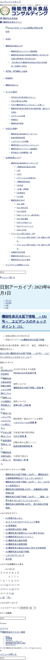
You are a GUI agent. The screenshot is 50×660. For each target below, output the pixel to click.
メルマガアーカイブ (9, 608)
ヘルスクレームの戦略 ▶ (25, 422)
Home (8, 636)
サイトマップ (11, 645)
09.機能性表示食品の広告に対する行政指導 (26, 548)
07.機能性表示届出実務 (16, 540)
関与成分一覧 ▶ (21, 460)
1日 (7, 308)
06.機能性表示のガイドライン (19, 537)
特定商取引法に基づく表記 (16, 643)
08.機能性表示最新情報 (16, 544)
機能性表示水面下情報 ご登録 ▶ (28, 388)
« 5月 (2, 597)
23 (13, 589)
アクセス (9, 640)
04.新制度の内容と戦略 (16, 529)
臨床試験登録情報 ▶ (23, 446)
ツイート (4, 628)
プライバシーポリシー (14, 641)
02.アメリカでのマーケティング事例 (23, 522)
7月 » (9, 597)
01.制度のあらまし (14, 518)
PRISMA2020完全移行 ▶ (25, 373)
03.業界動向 (11, 526)
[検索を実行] (27, 658)
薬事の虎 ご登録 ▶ (22, 405)
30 (13, 593)
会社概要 (9, 638)
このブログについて (15, 555)
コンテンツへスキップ (10, 2)
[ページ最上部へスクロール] (0, 651)
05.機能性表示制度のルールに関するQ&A (25, 533)
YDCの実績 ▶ (20, 436)
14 (7, 585)
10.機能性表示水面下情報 (32, 340)
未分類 (9, 559)
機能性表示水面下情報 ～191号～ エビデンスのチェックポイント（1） (24, 321)
